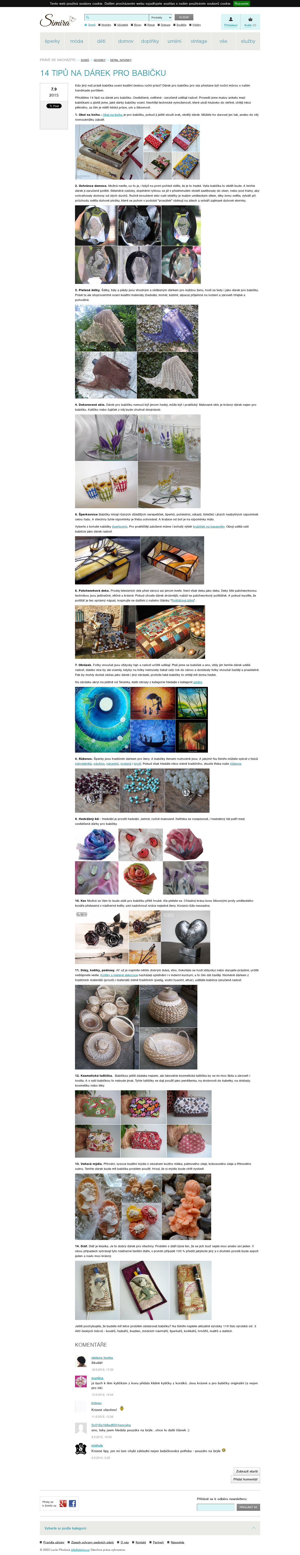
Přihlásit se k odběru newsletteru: (222, 1499)
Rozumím (242, 3)
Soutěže (181, 25)
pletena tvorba (102, 1358)
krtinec (96, 1403)
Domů (85, 60)
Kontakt (141, 1542)
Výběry (196, 25)
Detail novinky (120, 60)
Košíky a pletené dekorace (119, 975)
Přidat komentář (245, 1479)
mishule (97, 1445)
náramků (112, 764)
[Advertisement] (282, 102)
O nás (125, 1542)
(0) (250, 25)
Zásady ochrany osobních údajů (92, 1542)
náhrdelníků (83, 764)
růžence (235, 764)
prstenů (125, 764)
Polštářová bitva (183, 600)
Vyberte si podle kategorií (65, 1528)
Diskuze (165, 25)
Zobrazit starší (247, 1471)
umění (197, 682)
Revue (151, 25)
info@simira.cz (80, 1550)
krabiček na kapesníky (209, 527)
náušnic (99, 764)
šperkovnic (120, 527)
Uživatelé (122, 25)
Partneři (158, 1542)
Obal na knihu (113, 115)
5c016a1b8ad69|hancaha (111, 1425)
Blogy (137, 25)
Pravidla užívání (53, 1542)
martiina (97, 1378)
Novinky (106, 25)
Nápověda (177, 1542)
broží (137, 764)
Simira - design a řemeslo (58, 22)
